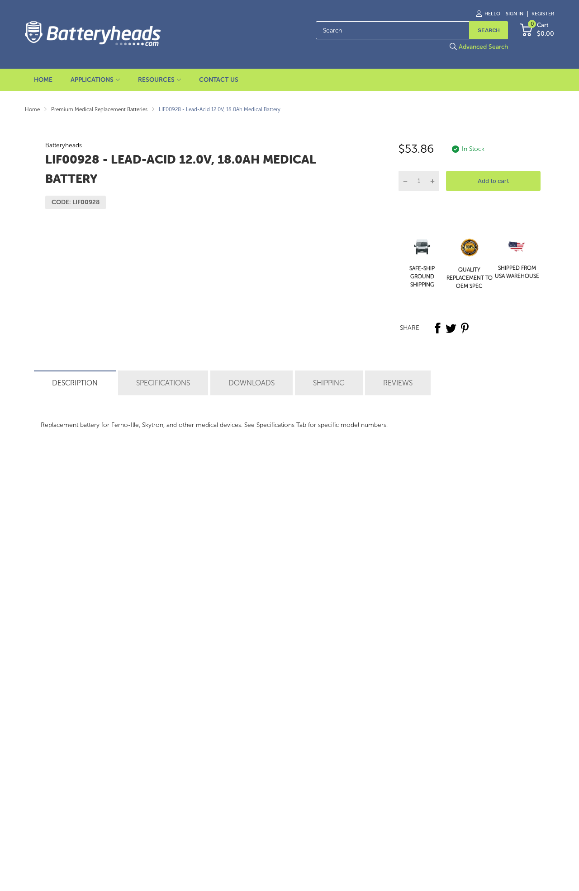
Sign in (514, 14)
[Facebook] (437, 328)
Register (543, 14)
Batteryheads (63, 145)
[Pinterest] (464, 328)
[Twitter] (451, 328)
